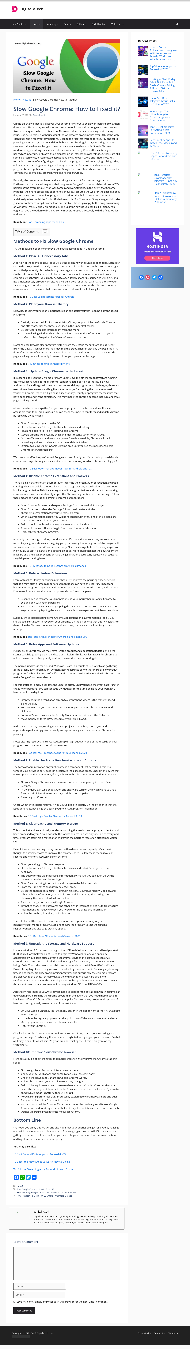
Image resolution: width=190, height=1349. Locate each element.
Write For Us (117, 24)
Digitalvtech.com (45, 1333)
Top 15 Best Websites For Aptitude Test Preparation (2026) (162, 130)
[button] (177, 24)
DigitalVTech (31, 8)
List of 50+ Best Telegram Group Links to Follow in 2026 (162, 101)
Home (17, 99)
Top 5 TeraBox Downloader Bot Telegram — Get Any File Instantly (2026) (165, 179)
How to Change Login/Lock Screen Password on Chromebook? (47, 1192)
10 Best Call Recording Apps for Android (51, 296)
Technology (52, 24)
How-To (36, 24)
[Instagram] (148, 277)
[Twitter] (154, 277)
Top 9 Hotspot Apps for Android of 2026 (163, 67)
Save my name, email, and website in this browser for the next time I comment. (62, 1301)
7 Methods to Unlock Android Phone (49, 363)
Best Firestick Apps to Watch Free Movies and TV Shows (163, 143)
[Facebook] (141, 277)
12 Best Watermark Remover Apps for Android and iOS (60, 468)
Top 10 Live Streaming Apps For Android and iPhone (43, 1169)
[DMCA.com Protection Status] (21, 1337)
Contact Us (159, 1333)
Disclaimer (173, 1333)
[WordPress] (160, 277)
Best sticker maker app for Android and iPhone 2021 (58, 636)
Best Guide (17, 24)
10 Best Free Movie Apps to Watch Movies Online (41, 1161)
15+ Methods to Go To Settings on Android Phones (57, 566)
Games (67, 24)
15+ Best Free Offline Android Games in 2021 (54, 936)
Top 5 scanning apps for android (46, 222)
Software (81, 24)
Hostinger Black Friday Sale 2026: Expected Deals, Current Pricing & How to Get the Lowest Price (162, 85)
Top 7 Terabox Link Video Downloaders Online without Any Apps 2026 (166, 197)
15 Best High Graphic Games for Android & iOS (55, 816)
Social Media (98, 24)
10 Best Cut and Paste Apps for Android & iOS (39, 1154)
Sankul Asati (41, 1211)
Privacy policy (144, 1333)
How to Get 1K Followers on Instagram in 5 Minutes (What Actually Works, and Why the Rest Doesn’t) (163, 53)
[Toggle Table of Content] (43, 231)
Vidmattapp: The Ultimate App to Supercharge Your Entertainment (160, 115)
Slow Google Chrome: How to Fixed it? (35, 1189)
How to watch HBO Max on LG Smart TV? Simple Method (44, 1195)
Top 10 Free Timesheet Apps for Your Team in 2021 (57, 753)
